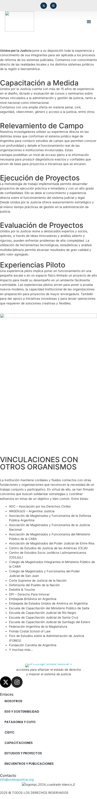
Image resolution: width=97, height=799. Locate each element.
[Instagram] (53, 5)
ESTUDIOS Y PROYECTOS (23, 753)
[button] (88, 21)
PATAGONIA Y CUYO (20, 722)
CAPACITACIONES (19, 743)
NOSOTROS (13, 701)
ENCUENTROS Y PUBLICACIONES (29, 764)
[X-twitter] (43, 5)
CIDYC (9, 732)
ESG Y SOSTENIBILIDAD (22, 711)
